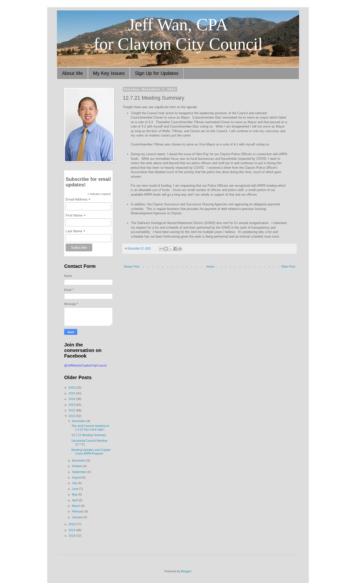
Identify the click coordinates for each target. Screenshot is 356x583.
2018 (72, 535)
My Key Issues (109, 73)
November (79, 460)
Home (210, 266)
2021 (72, 416)
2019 (72, 530)
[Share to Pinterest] (180, 248)
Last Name (75, 231)
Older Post (288, 266)
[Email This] (161, 248)
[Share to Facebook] (175, 248)
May (75, 494)
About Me (72, 73)
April (75, 500)
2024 (72, 399)
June (75, 489)
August (77, 477)
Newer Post (131, 266)
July (75, 483)
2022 (72, 410)
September (79, 472)
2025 (72, 393)
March (76, 506)
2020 (72, 524)
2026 (72, 387)
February (78, 511)
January (77, 517)
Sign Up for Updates (156, 73)
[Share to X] (170, 248)
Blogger (186, 571)
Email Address (78, 199)
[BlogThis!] (166, 248)
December (79, 421)
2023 (72, 405)
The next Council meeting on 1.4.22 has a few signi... (90, 427)
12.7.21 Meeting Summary (88, 435)
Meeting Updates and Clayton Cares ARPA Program (91, 451)
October (77, 466)
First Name (75, 215)
